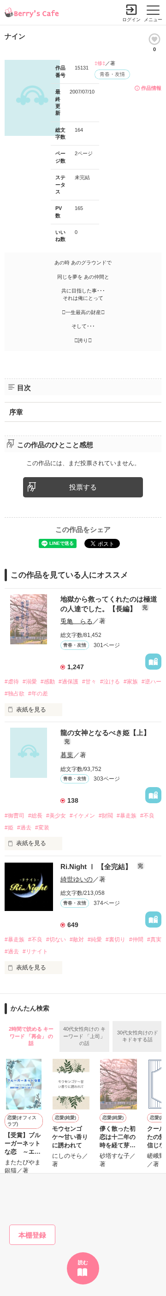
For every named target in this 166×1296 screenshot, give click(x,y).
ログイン (131, 19)
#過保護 (68, 681)
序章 (16, 412)
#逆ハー (151, 681)
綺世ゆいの (76, 879)
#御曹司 (14, 815)
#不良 (147, 815)
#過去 (24, 827)
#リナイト (35, 951)
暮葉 (66, 755)
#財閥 (106, 815)
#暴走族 (126, 815)
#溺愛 (30, 681)
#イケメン (82, 815)
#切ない (56, 939)
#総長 (35, 815)
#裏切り (115, 939)
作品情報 (151, 88)
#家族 (131, 681)
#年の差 (38, 693)
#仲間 (136, 939)
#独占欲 (14, 693)
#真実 (154, 939)
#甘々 (89, 681)
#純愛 (95, 939)
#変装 (42, 827)
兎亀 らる (76, 621)
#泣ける (110, 681)
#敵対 (77, 939)
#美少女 (56, 815)
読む (83, 1262)
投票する (83, 487)
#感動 (48, 681)
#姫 (9, 827)
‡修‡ (100, 63)
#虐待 (12, 681)
